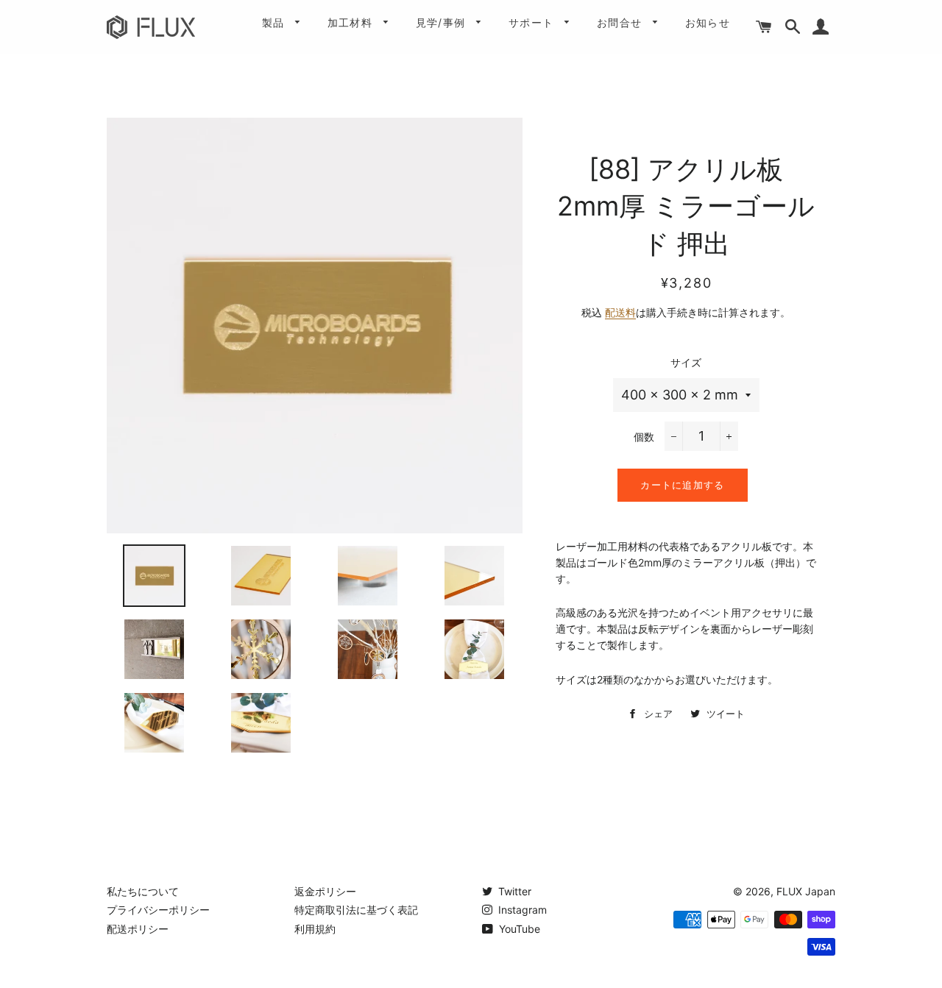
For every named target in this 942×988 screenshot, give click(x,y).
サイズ (685, 362)
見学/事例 (443, 22)
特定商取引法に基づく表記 (356, 909)
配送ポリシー (138, 929)
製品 (275, 22)
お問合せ (621, 22)
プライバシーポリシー (158, 909)
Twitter (513, 891)
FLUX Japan (805, 891)
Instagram (521, 909)
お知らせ (708, 22)
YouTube (518, 929)
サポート (533, 22)
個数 (644, 436)
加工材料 (352, 22)
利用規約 (315, 929)
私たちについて (143, 891)
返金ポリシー (325, 891)
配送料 (620, 312)
